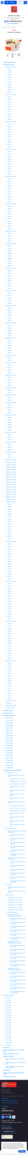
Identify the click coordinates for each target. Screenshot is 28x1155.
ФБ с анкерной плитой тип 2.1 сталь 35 (17, 843)
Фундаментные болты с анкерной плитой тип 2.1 (16, 831)
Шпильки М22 (9, 725)
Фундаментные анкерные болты (12, 770)
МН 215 (10, 283)
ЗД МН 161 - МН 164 (11, 231)
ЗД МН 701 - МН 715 (11, 502)
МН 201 (10, 246)
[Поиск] (25, 2)
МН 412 (10, 437)
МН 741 (10, 608)
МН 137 (10, 166)
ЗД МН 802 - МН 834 (11, 705)
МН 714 (10, 536)
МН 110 (10, 92)
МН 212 (10, 276)
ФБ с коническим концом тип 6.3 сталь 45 (17, 988)
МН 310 (10, 350)
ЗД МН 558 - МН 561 (11, 484)
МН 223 (10, 308)
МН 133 (10, 156)
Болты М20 (8, 1022)
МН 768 (10, 680)
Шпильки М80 (9, 760)
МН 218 (10, 293)
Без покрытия (9, 767)
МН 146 (10, 191)
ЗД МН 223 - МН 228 (11, 305)
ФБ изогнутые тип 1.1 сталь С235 (17, 787)
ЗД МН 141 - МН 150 (11, 176)
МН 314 (10, 365)
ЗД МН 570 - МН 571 (11, 494)
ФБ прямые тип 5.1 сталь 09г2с (16, 909)
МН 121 (10, 124)
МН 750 (10, 633)
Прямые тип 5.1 (10, 895)
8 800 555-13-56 (16, 21)
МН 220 (10, 298)
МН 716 (10, 544)
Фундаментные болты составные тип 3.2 (16, 891)
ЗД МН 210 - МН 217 (11, 268)
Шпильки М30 (9, 733)
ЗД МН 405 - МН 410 (11, 415)
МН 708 (10, 521)
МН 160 (10, 228)
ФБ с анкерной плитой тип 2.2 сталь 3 (17, 862)
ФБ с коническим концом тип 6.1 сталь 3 (17, 919)
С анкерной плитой (10, 828)
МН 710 (10, 526)
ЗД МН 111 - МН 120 (11, 94)
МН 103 (10, 74)
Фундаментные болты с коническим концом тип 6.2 (15, 942)
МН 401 (10, 405)
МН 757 (10, 651)
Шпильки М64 (9, 750)
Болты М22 (8, 1025)
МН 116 (10, 109)
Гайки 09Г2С (6, 1070)
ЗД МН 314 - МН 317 (11, 362)
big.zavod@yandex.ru (13, 23)
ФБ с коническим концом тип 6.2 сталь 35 (17, 953)
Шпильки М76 (9, 757)
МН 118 (10, 114)
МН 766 (10, 675)
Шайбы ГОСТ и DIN (8, 1056)
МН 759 (10, 656)
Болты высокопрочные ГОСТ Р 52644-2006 (14, 1050)
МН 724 (10, 564)
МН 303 (10, 330)
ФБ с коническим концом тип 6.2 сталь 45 (17, 961)
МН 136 (10, 164)
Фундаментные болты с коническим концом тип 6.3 (15, 969)
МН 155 (10, 216)
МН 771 (10, 688)
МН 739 (10, 603)
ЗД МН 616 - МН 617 (11, 499)
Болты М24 (8, 1027)
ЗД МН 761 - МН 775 (11, 661)
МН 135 (10, 161)
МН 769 (10, 683)
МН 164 (10, 241)
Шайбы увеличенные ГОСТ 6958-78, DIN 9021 (16, 1063)
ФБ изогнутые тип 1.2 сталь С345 (17, 817)
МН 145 (10, 189)
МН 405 (10, 417)
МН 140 (10, 174)
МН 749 (10, 631)
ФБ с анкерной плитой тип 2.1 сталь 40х (17, 847)
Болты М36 (8, 1035)
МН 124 (10, 131)
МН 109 (10, 89)
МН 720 (10, 554)
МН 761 (10, 663)
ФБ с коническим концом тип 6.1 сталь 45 (17, 934)
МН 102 (10, 72)
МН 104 (10, 77)
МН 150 (10, 201)
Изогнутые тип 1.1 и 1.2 (12, 772)
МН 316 (10, 370)
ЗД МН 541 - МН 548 (11, 477)
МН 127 (10, 139)
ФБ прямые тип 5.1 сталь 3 (15, 897)
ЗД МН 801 (8, 703)
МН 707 (10, 519)
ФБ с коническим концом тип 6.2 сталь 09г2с (17, 965)
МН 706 (10, 517)
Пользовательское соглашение (9, 1100)
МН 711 (10, 529)
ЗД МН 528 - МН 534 (11, 469)
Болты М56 (8, 1042)
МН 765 (10, 673)
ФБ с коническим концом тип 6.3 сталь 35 (17, 980)
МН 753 (10, 641)
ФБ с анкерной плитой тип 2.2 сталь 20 (17, 866)
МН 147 (10, 194)
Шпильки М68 (9, 752)
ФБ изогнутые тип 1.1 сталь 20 (18, 781)
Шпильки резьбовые (9, 715)
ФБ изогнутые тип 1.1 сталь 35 (18, 784)
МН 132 (10, 154)
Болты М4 (8, 1000)
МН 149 (10, 199)
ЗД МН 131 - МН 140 (11, 149)
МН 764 (10, 671)
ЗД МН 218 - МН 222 (11, 290)
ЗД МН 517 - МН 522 (11, 464)
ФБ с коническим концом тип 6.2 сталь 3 (17, 946)
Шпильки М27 (9, 730)
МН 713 (10, 534)
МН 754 (10, 643)
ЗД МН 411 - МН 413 (11, 432)
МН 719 (10, 551)
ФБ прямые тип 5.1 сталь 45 (15, 907)
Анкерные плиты (8, 713)
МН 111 (10, 97)
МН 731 (10, 584)
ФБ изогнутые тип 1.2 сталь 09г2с (17, 821)
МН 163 (10, 238)
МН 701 (10, 504)
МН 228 (10, 320)
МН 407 (10, 422)
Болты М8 (8, 1007)
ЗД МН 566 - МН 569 (11, 492)
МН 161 (10, 233)
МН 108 (10, 87)
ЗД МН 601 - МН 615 (11, 497)
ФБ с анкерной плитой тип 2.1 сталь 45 (17, 850)
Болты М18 (8, 1020)
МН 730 (10, 579)
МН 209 (10, 266)
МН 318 (10, 377)
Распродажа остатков (9, 1076)
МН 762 (10, 666)
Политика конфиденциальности (9, 1102)
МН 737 (10, 598)
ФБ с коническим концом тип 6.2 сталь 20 (17, 950)
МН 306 (10, 340)
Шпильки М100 (9, 765)
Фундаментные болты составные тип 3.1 (16, 887)
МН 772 (10, 690)
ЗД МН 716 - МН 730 (11, 541)
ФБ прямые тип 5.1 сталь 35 (15, 902)
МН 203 (10, 251)
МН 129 (10, 144)
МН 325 (10, 400)
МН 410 (10, 430)
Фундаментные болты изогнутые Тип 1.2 (16, 802)
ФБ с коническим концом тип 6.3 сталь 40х (17, 984)
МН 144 (10, 186)
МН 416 (10, 449)
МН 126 (10, 136)
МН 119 (10, 117)
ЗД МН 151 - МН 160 (11, 204)
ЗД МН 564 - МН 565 (11, 489)
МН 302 (10, 328)
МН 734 (10, 591)
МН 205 (10, 256)
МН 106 (10, 82)
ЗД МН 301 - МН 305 (11, 323)
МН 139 (10, 171)
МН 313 (10, 360)
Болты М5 (8, 1002)
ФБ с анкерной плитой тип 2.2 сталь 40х (17, 873)
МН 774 (10, 695)
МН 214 (10, 281)
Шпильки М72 (9, 755)
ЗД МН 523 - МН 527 (11, 467)
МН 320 (10, 382)
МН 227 (10, 318)
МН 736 (10, 596)
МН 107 (10, 84)
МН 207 (10, 261)
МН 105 (10, 79)
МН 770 (10, 685)
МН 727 (10, 571)
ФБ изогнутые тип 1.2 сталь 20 (18, 808)
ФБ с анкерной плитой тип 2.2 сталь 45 (17, 877)
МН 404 (10, 412)
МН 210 (10, 271)
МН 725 (10, 566)
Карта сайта (4, 1098)
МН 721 (10, 556)
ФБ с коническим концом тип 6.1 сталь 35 (17, 927)
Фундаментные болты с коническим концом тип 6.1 (15, 915)
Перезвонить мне (9, 1131)
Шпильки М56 (9, 745)
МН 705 (10, 514)
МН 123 (10, 129)
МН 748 (10, 628)
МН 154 (10, 213)
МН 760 (10, 658)
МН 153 (10, 211)
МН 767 (10, 678)
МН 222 (10, 303)
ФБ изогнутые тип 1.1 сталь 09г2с (17, 794)
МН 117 (10, 112)
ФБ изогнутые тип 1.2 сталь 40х (17, 813)
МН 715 (10, 539)
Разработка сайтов (12, 1096)
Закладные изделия (9, 64)
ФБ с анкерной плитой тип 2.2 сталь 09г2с (17, 881)
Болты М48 (8, 1040)
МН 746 (10, 623)
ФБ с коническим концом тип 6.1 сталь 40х (17, 930)
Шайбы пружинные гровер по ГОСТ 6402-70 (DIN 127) (15, 1067)
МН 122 (10, 127)
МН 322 (10, 390)
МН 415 (10, 447)
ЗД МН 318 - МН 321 (11, 375)
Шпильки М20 (9, 723)
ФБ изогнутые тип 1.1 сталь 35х (17, 798)
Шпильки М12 (9, 718)
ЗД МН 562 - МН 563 (11, 487)
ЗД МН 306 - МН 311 (11, 338)
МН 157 (10, 221)
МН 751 (10, 636)
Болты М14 (8, 1015)
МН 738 (10, 601)
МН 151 (10, 206)
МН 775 (10, 698)
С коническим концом (11, 912)
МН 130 (10, 146)
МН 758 (10, 653)
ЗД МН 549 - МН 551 (11, 479)
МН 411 (10, 435)
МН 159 (10, 226)
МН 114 (10, 104)
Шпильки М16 (9, 720)
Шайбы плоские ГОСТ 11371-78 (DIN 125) (15, 1059)
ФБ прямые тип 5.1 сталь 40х (15, 904)
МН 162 (10, 236)
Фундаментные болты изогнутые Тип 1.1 (16, 775)
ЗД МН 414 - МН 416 (11, 442)
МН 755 (10, 646)
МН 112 (10, 99)
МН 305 (10, 335)
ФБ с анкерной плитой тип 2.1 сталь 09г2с (17, 854)
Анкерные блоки (8, 710)
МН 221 (10, 300)
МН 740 (10, 606)
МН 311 (10, 353)
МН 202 (10, 248)
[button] (2, 2)
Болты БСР (6, 1047)
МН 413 (10, 440)
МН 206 (10, 258)
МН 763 (10, 668)
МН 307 (10, 343)
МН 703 (10, 509)
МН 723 (10, 561)
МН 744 (10, 616)
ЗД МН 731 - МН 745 (11, 581)
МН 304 (10, 333)
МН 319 (10, 380)
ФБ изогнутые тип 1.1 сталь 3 (17, 779)
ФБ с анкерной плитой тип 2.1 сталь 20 (17, 839)
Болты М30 (8, 1032)
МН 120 (10, 119)
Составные (8, 884)
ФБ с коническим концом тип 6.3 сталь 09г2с (17, 992)
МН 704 (10, 512)
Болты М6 (8, 1005)
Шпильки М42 (9, 738)
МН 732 (10, 586)
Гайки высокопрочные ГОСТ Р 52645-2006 (13, 1073)
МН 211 (10, 273)
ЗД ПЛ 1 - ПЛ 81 (10, 708)
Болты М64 (8, 1045)
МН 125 (10, 134)
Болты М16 (8, 1017)
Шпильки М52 (9, 743)
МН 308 (10, 345)
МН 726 (10, 569)
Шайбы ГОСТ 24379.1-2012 (10, 1054)
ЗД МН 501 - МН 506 (11, 459)
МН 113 (10, 102)
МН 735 (10, 594)
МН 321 (10, 385)
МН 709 (10, 524)
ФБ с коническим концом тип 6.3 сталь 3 (17, 973)
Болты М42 (8, 1037)
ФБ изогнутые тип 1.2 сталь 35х (17, 825)
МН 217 (10, 288)
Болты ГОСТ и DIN (8, 995)
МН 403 (10, 410)
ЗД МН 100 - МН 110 (11, 67)
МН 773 (10, 693)
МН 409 (10, 427)
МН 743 (10, 613)
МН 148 (10, 196)
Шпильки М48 (9, 740)
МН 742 (10, 611)
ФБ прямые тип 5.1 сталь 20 (15, 899)
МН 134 (10, 159)
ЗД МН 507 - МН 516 (11, 462)
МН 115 (10, 107)
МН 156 (10, 218)
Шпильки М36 (9, 735)
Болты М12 (8, 1012)
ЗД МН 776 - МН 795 (11, 700)
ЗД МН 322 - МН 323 (11, 387)
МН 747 (10, 626)
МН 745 (10, 618)
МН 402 (10, 407)
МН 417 (10, 454)
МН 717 (10, 546)
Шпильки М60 (9, 748)
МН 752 (10, 638)
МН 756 (10, 648)
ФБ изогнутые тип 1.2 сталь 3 (17, 805)
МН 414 (10, 444)
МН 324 (10, 397)
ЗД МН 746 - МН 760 (11, 621)
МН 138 (10, 169)
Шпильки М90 (9, 762)
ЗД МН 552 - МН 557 (11, 482)
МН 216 (10, 285)
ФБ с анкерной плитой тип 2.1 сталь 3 (17, 835)
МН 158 (10, 223)
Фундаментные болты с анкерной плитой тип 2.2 (16, 858)
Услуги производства (9, 62)
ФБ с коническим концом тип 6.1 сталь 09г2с (17, 938)
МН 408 (10, 425)
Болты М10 (8, 1010)
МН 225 (10, 313)
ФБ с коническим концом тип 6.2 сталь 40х (17, 957)
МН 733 (10, 589)
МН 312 (10, 358)
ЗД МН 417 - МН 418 (11, 452)
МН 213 (10, 278)
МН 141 (10, 179)
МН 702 (10, 507)
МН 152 (10, 208)
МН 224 (10, 310)
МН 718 (10, 549)
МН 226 (10, 315)
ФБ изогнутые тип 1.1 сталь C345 (17, 791)
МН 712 (10, 531)
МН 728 (10, 574)
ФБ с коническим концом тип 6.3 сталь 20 (17, 976)
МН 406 (10, 420)
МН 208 (10, 263)
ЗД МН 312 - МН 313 (11, 355)
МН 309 (10, 348)
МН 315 (10, 367)
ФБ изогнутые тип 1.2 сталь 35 (18, 810)
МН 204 (10, 253)
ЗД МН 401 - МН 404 (11, 402)
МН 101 (10, 69)
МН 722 (10, 559)
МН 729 (10, 576)
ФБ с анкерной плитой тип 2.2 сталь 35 (17, 870)
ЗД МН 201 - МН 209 (11, 243)
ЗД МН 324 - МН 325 (11, 395)
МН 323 (10, 392)
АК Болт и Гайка (14, 15)
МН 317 (10, 372)
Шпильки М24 (9, 728)
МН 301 (10, 325)
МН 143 (10, 184)
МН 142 (10, 181)
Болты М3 (8, 998)
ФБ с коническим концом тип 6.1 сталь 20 (17, 923)
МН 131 (10, 151)
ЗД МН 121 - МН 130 (11, 122)
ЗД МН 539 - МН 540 (11, 474)
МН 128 (10, 141)
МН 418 (10, 457)
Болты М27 (8, 1030)
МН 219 (10, 295)
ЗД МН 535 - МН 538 (11, 472)
